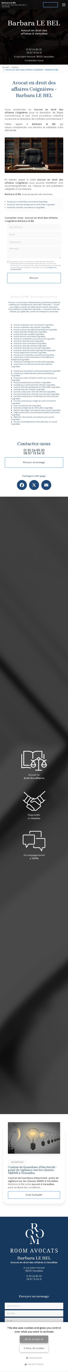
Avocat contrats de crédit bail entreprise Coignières (35, 329)
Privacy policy (35, 1364)
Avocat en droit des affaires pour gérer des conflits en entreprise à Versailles (35, 310)
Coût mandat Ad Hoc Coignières (27, 405)
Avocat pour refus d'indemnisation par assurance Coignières (34, 379)
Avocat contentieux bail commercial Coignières (34, 325)
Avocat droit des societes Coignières (29, 334)
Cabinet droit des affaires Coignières (29, 389)
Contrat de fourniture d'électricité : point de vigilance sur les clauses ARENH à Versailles (32, 1170)
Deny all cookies (34, 1348)
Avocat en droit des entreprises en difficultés (26, 204)
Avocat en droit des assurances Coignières (32, 348)
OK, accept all (35, 1339)
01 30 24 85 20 (34, 49)
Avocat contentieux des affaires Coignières (32, 327)
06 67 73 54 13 (34, 52)
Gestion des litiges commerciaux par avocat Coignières (37, 410)
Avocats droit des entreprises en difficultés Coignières (37, 387)
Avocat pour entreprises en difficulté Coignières (34, 361)
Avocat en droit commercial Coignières (30, 343)
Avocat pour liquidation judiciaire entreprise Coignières (37, 371)
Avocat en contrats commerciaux (21, 207)
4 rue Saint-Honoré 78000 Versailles (34, 56)
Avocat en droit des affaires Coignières (30, 346)
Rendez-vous (50, 5)
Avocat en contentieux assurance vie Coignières (34, 339)
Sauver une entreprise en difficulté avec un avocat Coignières (34, 422)
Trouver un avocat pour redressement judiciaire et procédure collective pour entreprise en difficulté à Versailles (34, 303)
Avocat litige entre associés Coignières (30, 352)
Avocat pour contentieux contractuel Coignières (34, 355)
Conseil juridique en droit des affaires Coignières (35, 391)
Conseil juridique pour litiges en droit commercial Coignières (33, 402)
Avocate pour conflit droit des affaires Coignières (34, 385)
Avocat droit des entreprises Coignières (30, 332)
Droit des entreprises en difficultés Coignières (33, 408)
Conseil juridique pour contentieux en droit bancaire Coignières (34, 397)
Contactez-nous (34, 60)
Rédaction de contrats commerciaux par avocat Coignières (32, 418)
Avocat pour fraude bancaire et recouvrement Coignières (31, 365)
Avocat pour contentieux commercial (22, 201)
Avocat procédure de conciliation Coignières (32, 382)
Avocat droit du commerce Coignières (29, 336)
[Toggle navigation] (63, 5)
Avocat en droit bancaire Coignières (29, 341)
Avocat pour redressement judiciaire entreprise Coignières (32, 374)
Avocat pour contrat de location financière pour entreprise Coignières (32, 358)
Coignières (43, 201)
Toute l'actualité (34, 1195)
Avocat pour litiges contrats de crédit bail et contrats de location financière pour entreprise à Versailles (33, 306)
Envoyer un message (34, 462)
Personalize (35, 1357)
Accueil (5, 67)
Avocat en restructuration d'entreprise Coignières (35, 350)
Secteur (15, 67)
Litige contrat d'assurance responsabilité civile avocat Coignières (35, 413)
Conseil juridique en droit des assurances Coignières (37, 394)
